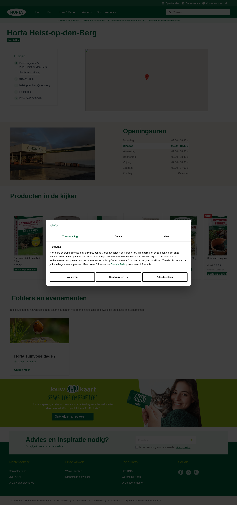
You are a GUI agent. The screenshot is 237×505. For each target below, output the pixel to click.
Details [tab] (119, 236)
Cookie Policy (119, 264)
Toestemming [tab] (70, 236)
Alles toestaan (165, 277)
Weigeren (72, 277)
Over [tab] (167, 236)
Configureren (116, 277)
